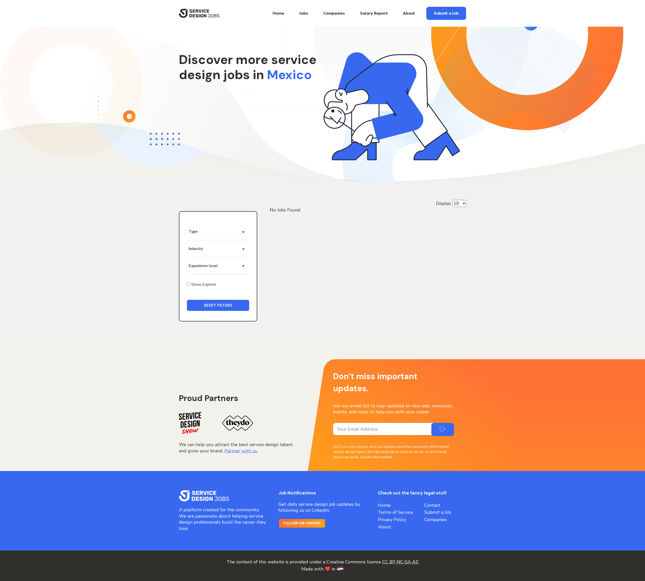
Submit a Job (446, 13)
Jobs (303, 13)
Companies (334, 13)
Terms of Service (395, 512)
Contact (432, 505)
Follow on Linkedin (302, 523)
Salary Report (374, 13)
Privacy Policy (392, 520)
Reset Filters (218, 305)
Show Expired (203, 284)
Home (278, 13)
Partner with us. (241, 451)
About (409, 13)
